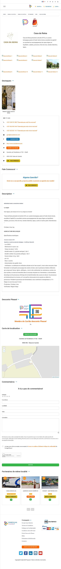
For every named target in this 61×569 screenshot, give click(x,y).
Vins (36, 14)
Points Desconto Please (28, 533)
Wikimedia (57, 377)
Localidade (4, 405)
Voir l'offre (30, 496)
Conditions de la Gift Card (28, 530)
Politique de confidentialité (50, 446)
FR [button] (44, 1)
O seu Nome (5, 399)
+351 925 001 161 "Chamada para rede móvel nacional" (21, 130)
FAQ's (23, 536)
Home (4, 14)
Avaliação (4, 394)
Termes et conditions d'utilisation (36, 446)
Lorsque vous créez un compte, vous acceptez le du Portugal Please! (31, 447)
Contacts (24, 541)
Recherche (48, 6)
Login (56, 6)
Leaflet (53, 377)
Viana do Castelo (11, 14)
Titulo (3, 411)
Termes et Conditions (27, 525)
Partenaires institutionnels (28, 538)
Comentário (4, 417)
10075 (43, 478)
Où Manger (30, 14)
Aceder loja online (13, 147)
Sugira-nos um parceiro (30, 546)
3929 (25, 478)
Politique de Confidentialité (29, 528)
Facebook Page (14, 139)
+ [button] (4, 348)
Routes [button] (39, 6)
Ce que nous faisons (27, 523)
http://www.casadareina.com (14, 143)
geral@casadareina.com (13, 135)
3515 (5, 478)
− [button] (4, 351)
